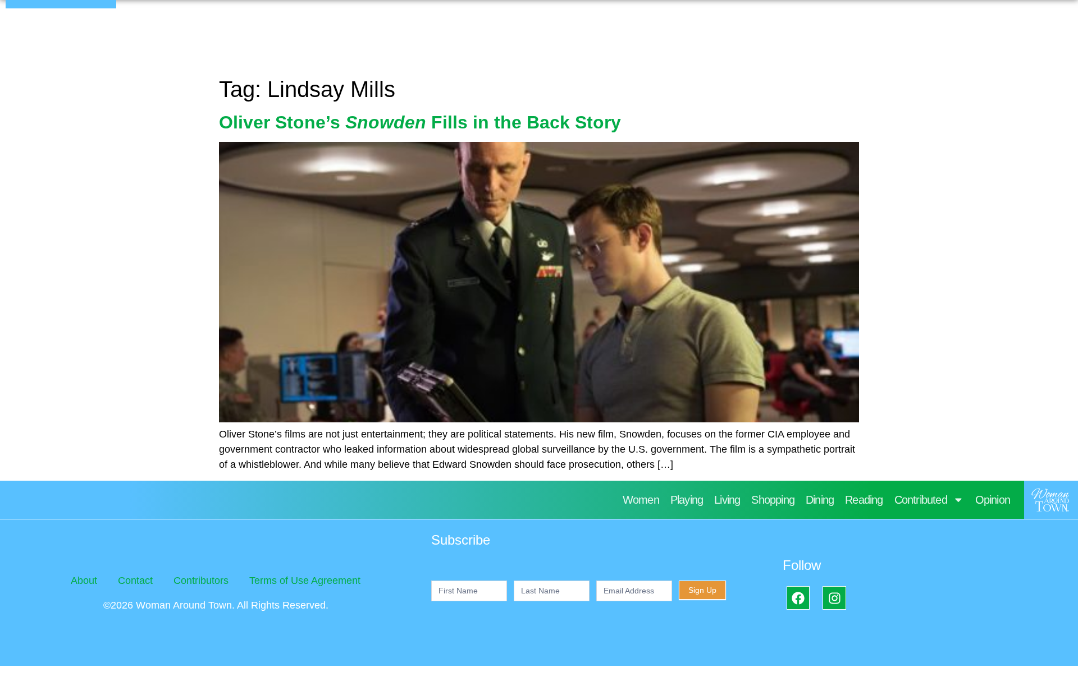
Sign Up (702, 590)
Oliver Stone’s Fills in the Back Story (420, 122)
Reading (864, 500)
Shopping (772, 500)
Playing (686, 500)
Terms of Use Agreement (304, 580)
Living (727, 500)
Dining (820, 500)
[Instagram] (834, 597)
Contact (135, 580)
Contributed (920, 500)
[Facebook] (798, 597)
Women (641, 500)
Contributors (201, 580)
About (84, 580)
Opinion (992, 500)
